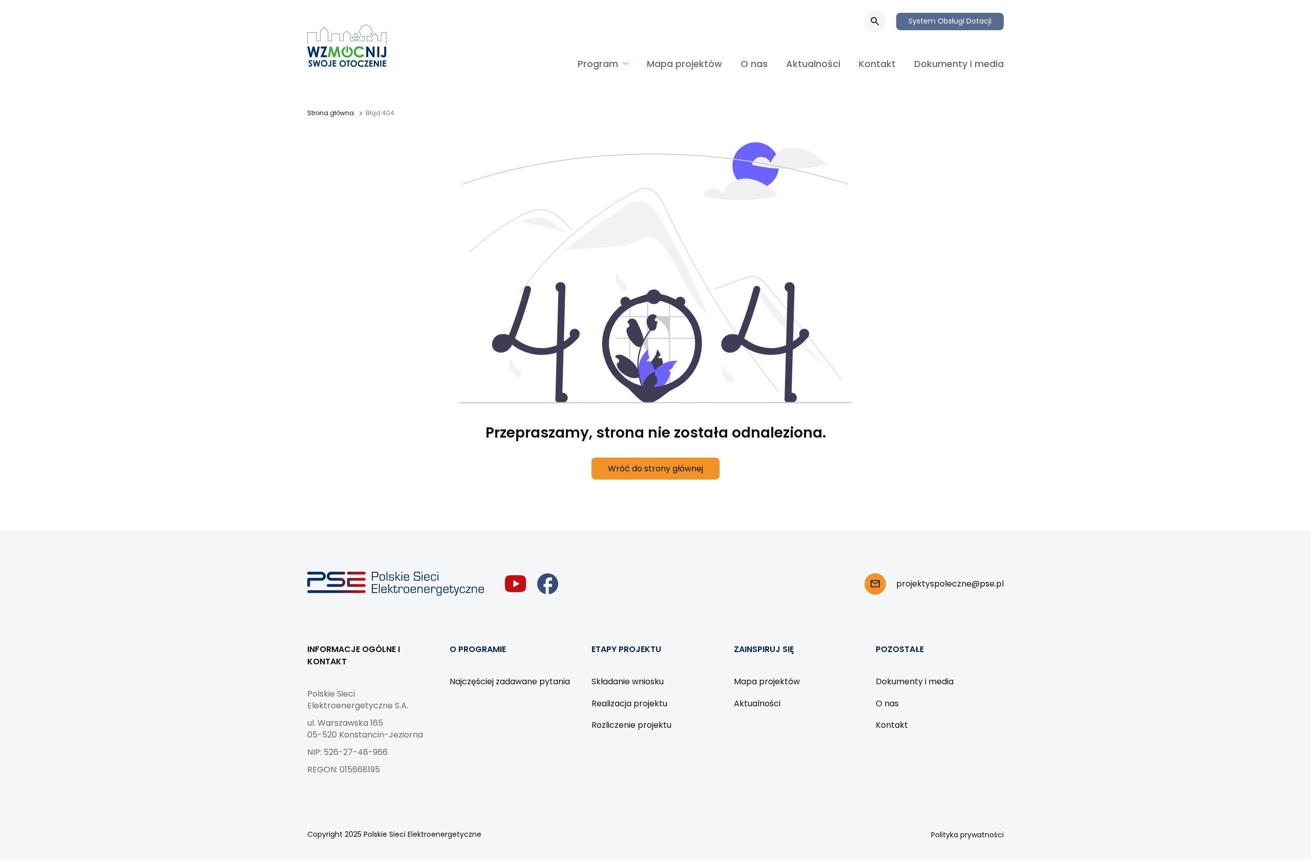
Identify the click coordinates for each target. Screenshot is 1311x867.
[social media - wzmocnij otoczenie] (515, 584)
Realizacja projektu (629, 703)
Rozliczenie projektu (631, 725)
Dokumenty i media (959, 63)
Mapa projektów (684, 63)
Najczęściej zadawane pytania (510, 681)
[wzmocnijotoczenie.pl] (347, 46)
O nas (754, 63)
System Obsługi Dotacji (949, 21)
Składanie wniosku (627, 681)
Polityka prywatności (967, 835)
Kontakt (877, 63)
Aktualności (813, 63)
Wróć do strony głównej (655, 468)
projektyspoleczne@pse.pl (950, 584)
